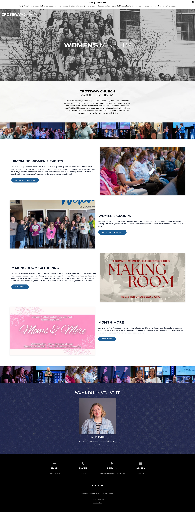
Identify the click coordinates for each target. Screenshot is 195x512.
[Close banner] (192, 2)
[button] (191, 14)
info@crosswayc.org (54, 473)
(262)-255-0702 (83, 473)
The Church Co (97, 503)
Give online (140, 473)
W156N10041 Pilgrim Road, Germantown (112, 473)
